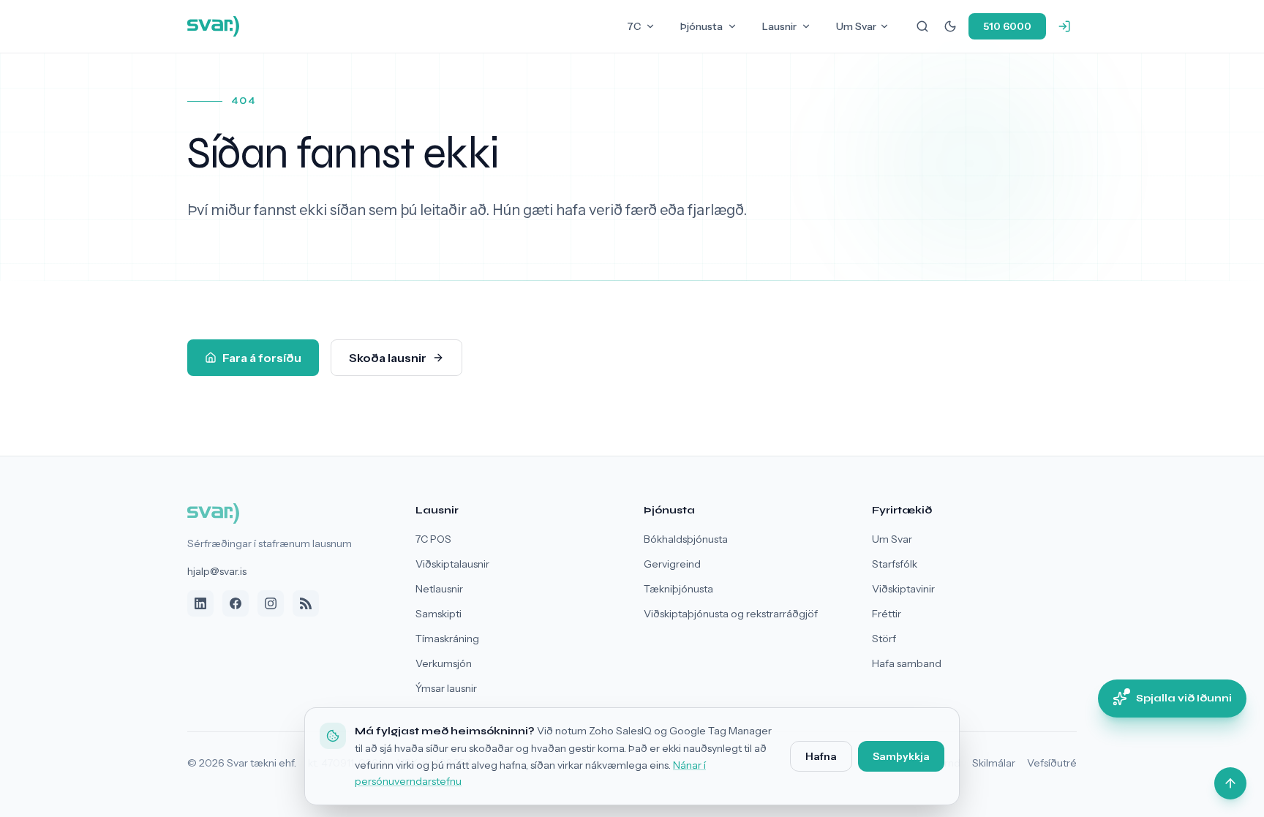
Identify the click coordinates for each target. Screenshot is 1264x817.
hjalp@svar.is (217, 571)
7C (634, 26)
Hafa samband (906, 663)
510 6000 (1007, 26)
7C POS (433, 539)
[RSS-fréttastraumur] (306, 603)
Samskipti (438, 613)
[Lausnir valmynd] (806, 26)
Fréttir (886, 613)
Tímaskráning (447, 638)
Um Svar (856, 26)
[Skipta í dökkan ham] (950, 26)
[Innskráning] (1064, 26)
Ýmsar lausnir (446, 688)
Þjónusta (701, 26)
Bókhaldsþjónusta (686, 539)
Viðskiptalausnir (452, 564)
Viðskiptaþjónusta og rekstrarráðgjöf (731, 613)
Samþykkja (901, 756)
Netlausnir (439, 588)
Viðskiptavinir (903, 588)
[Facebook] (235, 603)
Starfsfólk (894, 564)
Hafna (821, 756)
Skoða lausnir (387, 357)
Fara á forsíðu (261, 357)
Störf (884, 638)
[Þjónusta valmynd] (732, 26)
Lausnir (779, 26)
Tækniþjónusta (678, 588)
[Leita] (922, 26)
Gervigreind (672, 564)
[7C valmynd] (650, 26)
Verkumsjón (443, 663)
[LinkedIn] (200, 603)
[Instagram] (270, 603)
